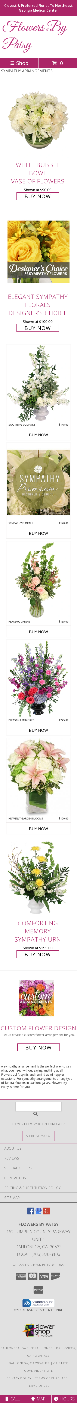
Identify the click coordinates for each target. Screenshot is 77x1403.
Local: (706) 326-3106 (38, 1254)
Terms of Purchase (51, 1378)
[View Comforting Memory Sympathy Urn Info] (38, 878)
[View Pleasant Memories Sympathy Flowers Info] (38, 679)
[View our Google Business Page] (38, 1213)
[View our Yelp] (46, 1213)
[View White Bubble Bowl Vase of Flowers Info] (38, 120)
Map (40, 1399)
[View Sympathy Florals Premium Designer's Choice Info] (38, 482)
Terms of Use (38, 1386)
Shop (22, 63)
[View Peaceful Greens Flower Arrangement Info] (38, 580)
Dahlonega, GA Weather (29, 1363)
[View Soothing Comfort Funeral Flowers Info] (38, 384)
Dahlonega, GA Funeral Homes (27, 1348)
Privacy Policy (19, 1378)
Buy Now (38, 196)
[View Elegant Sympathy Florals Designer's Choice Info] (38, 252)
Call (14, 1399)
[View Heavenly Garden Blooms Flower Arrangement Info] (38, 777)
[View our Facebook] (30, 1213)
